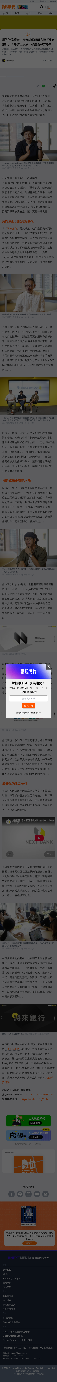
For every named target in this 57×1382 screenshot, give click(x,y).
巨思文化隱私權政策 (33, 712)
